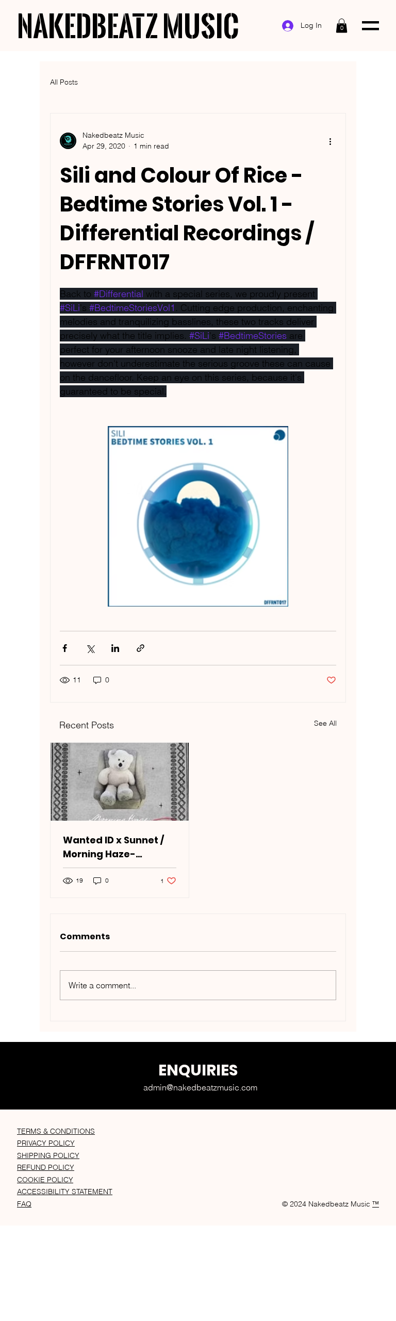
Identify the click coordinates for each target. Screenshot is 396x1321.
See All (325, 723)
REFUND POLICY (45, 1167)
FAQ (24, 1204)
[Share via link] (140, 648)
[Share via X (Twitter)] (90, 648)
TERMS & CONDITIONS (56, 1131)
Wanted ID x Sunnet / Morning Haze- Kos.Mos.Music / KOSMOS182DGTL (113, 847)
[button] (342, 25)
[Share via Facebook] (65, 648)
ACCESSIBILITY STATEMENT (64, 1191)
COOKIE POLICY (45, 1179)
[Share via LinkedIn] (115, 648)
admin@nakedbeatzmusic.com (200, 1087)
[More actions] (330, 141)
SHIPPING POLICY (48, 1155)
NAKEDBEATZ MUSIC (128, 25)
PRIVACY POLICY (46, 1143)
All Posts (64, 82)
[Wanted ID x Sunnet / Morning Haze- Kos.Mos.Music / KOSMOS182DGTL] (120, 782)
